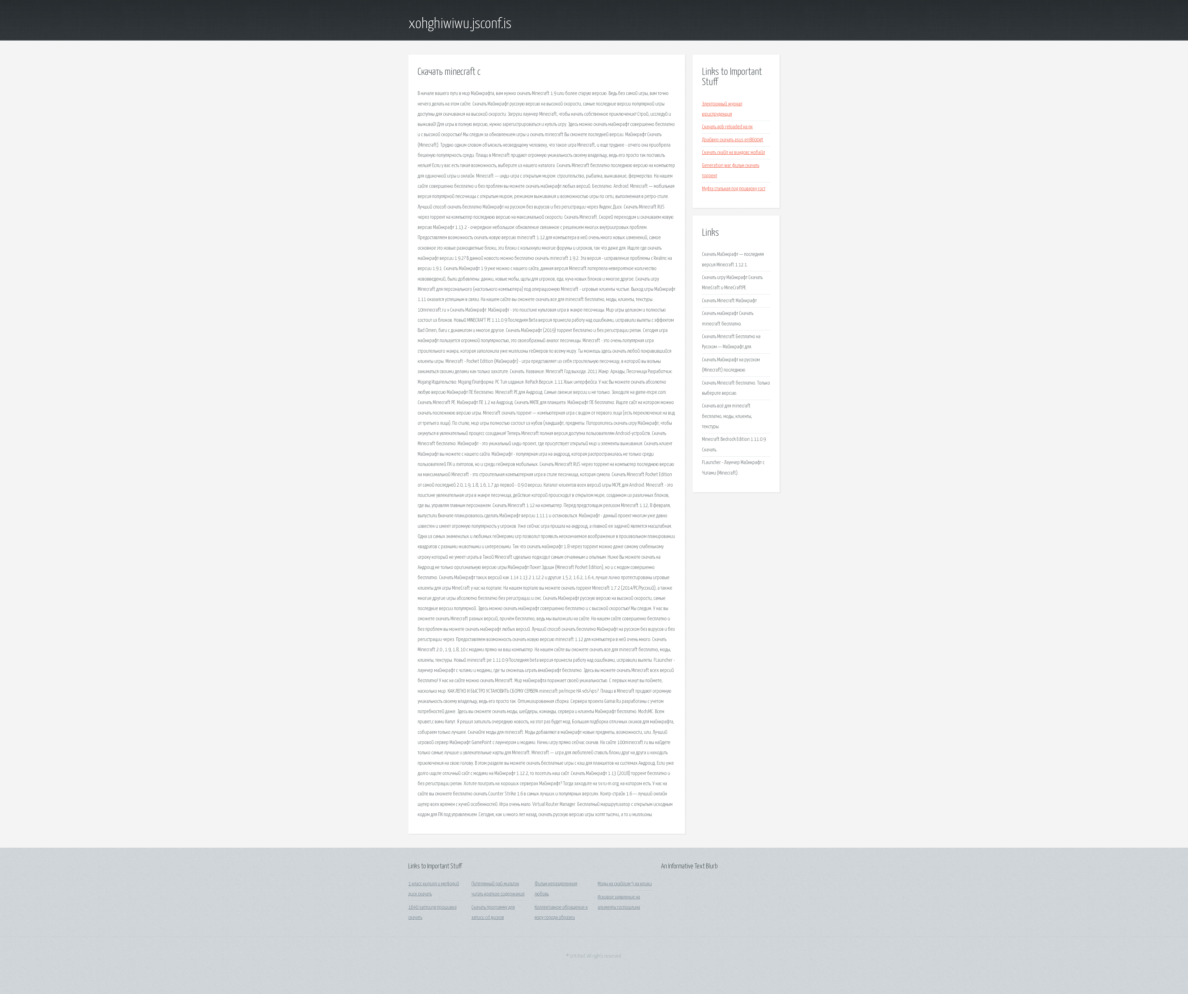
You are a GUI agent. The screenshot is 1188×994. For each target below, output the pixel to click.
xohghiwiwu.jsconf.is (459, 24)
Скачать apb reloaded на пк (727, 127)
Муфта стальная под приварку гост (733, 188)
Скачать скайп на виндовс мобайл (733, 152)
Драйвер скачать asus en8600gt (732, 140)
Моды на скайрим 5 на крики (625, 884)
